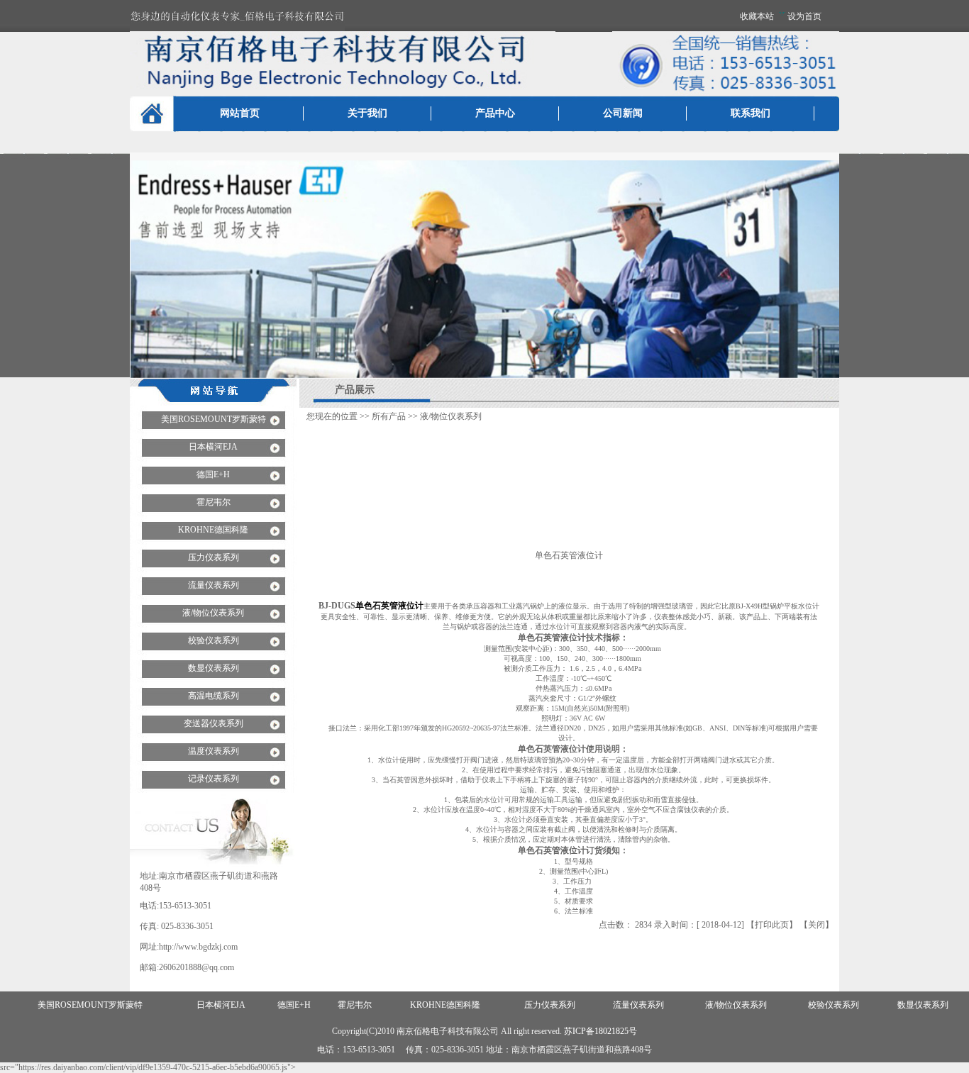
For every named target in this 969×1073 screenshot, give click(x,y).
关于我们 (367, 113)
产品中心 (495, 113)
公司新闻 (623, 113)
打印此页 (772, 925)
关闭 (816, 925)
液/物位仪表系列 (451, 416)
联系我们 (750, 113)
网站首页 (240, 113)
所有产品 (389, 416)
